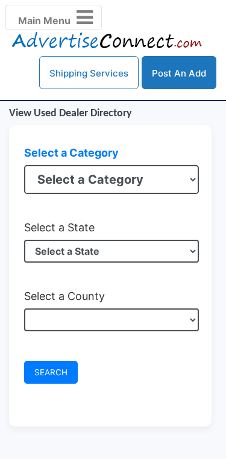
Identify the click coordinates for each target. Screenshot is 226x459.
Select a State (59, 227)
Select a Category (71, 152)
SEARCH (50, 372)
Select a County (64, 296)
